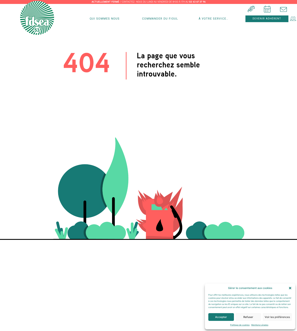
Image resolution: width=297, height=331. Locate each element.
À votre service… (213, 18)
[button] (290, 288)
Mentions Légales (259, 325)
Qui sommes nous (105, 18)
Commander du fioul (160, 18)
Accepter (221, 317)
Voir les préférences (277, 317)
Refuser (248, 317)
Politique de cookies (240, 325)
